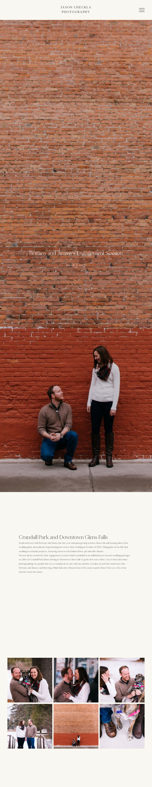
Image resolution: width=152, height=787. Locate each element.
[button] (142, 10)
